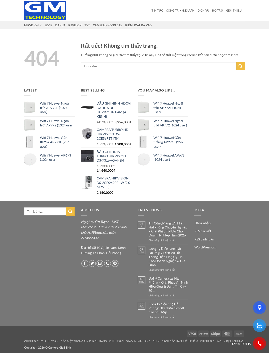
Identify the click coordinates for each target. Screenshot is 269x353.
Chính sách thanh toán (41, 341)
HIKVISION (31, 25)
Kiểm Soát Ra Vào (138, 25)
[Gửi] (240, 66)
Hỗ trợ (217, 10)
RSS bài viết (202, 231)
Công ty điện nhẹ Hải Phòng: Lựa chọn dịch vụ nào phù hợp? (166, 308)
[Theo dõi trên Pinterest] (115, 263)
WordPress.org (205, 247)
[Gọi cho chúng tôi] (107, 263)
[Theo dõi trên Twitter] (92, 263)
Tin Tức (157, 10)
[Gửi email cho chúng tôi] (99, 263)
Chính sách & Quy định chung (221, 341)
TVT (87, 25)
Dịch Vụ (203, 10)
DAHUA (60, 25)
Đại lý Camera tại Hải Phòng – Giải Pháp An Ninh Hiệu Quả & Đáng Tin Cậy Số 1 (168, 284)
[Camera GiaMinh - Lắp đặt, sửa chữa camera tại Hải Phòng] (45, 10)
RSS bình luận (204, 239)
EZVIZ (48, 25)
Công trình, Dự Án (180, 10)
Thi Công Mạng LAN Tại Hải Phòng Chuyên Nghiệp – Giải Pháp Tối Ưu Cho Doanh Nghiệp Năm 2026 (168, 229)
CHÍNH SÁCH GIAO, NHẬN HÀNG (130, 341)
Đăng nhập (202, 223)
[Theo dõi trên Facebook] (84, 263)
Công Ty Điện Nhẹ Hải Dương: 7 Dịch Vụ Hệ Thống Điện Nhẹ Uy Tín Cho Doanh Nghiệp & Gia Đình (167, 257)
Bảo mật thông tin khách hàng (84, 341)
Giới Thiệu (234, 10)
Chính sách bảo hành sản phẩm (175, 341)
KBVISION (75, 25)
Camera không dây (107, 25)
